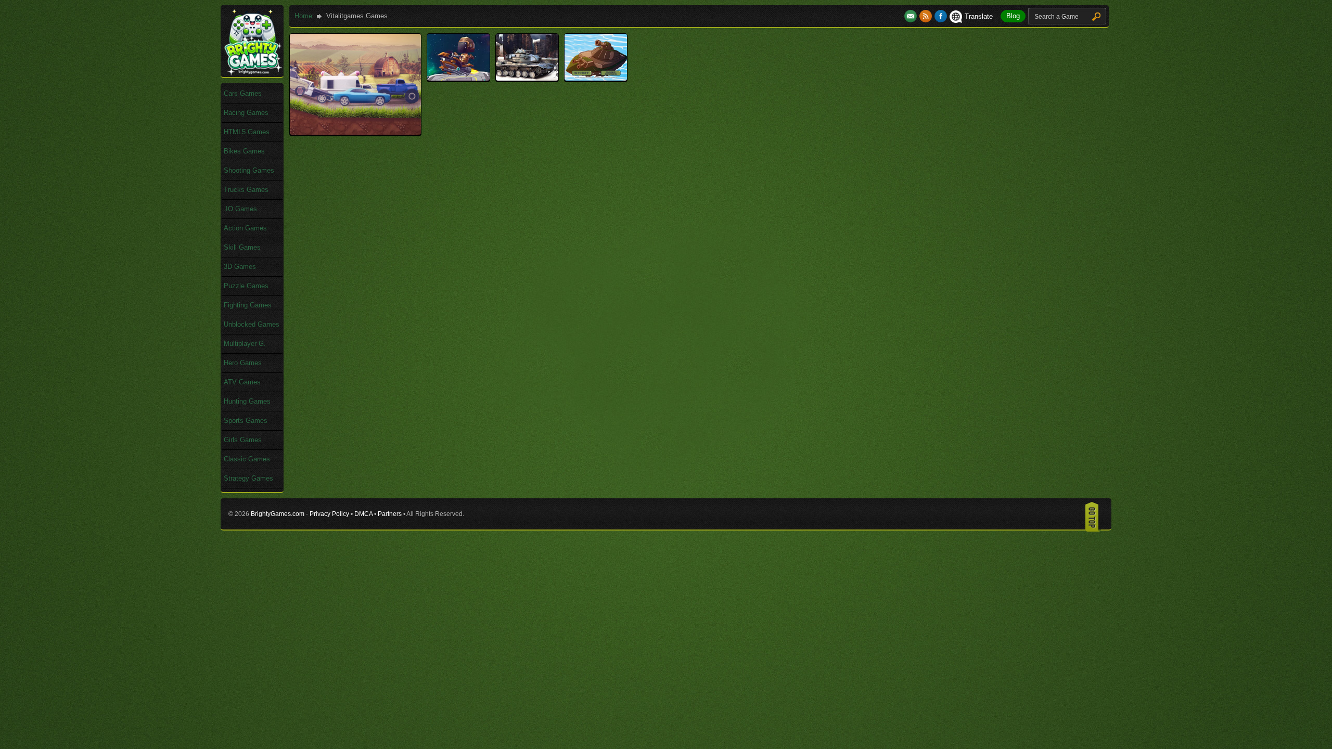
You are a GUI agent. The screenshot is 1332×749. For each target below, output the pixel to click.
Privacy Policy (329, 514)
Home (303, 16)
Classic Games (247, 459)
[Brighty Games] (252, 73)
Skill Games (242, 247)
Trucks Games (246, 189)
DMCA (363, 514)
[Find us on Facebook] (940, 16)
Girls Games (243, 440)
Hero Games (243, 363)
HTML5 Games (247, 132)
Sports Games (245, 420)
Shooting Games (249, 170)
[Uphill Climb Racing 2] (355, 132)
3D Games (240, 266)
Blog (1013, 16)
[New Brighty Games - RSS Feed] (926, 16)
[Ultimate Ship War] (596, 78)
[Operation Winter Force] (527, 78)
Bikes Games (244, 151)
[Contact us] (911, 16)
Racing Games (246, 113)
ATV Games (242, 382)
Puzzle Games (246, 286)
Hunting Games (247, 401)
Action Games (245, 228)
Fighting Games (248, 305)
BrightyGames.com (277, 514)
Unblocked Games (251, 324)
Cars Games (243, 93)
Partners (390, 514)
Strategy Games (248, 478)
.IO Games (240, 209)
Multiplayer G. (245, 343)
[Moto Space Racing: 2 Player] (458, 78)
